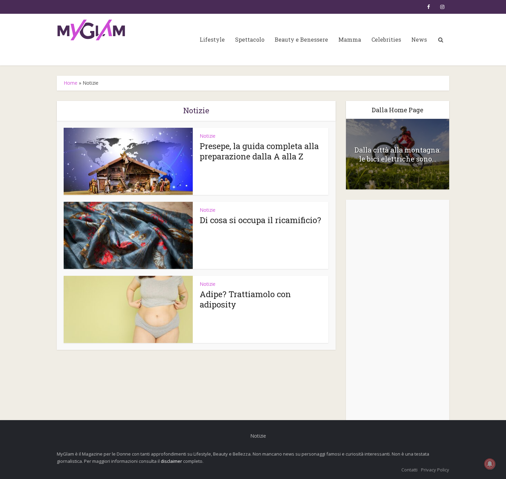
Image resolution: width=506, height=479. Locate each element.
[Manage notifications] (489, 463)
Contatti (409, 470)
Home (70, 83)
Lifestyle (212, 39)
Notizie (207, 136)
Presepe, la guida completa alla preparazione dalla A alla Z (259, 151)
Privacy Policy (435, 470)
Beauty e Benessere (301, 39)
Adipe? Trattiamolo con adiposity (245, 299)
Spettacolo (249, 39)
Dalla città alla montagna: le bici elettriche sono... (398, 154)
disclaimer (171, 461)
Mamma (349, 39)
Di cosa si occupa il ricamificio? (260, 220)
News (419, 39)
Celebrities (386, 39)
